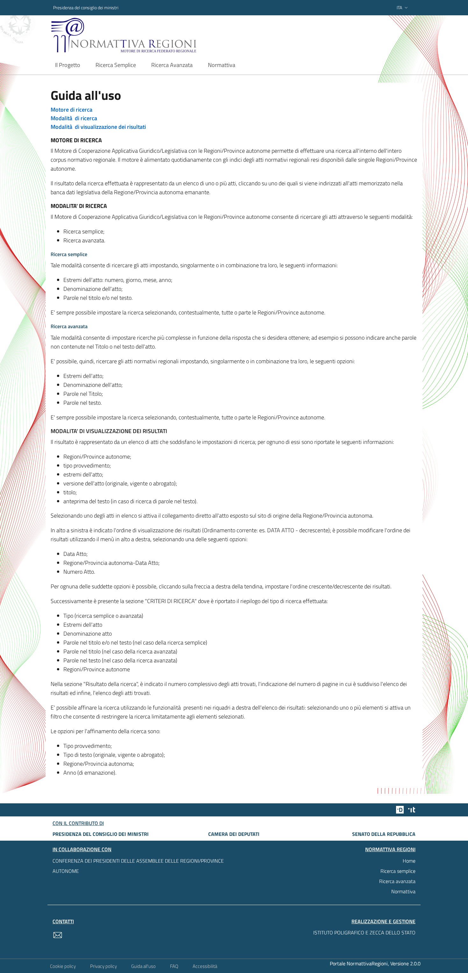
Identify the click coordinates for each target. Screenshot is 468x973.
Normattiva (403, 891)
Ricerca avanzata (397, 881)
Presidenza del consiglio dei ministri (85, 7)
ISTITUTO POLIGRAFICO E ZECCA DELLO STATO (364, 932)
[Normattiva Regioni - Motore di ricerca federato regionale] (141, 35)
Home (409, 861)
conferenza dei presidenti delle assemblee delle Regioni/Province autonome (138, 866)
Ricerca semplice (397, 871)
